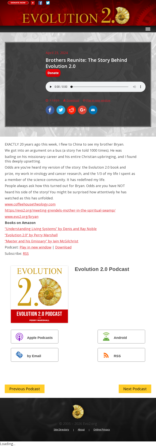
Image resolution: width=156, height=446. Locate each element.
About (81, 429)
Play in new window (98, 100)
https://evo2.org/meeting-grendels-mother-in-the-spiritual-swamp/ (60, 210)
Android (120, 338)
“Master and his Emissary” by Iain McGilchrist (41, 241)
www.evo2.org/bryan (21, 216)
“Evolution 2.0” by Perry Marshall (31, 235)
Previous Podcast (24, 388)
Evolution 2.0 (78, 16)
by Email (34, 356)
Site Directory (61, 429)
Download (72, 100)
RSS (26, 253)
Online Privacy (101, 429)
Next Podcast (135, 388)
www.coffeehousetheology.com (30, 204)
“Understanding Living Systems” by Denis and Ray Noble (51, 228)
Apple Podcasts (40, 338)
